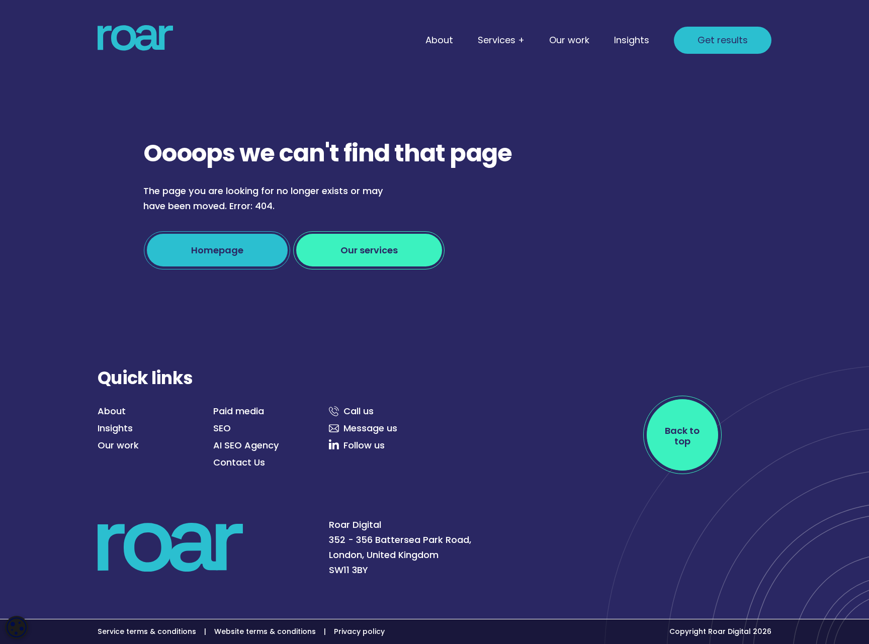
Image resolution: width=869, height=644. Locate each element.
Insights (631, 40)
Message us (370, 428)
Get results (723, 40)
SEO (222, 428)
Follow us (364, 445)
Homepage (217, 250)
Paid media (238, 411)
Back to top (682, 435)
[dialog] (16, 627)
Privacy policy (359, 631)
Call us (358, 411)
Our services (369, 250)
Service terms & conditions (147, 631)
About (439, 40)
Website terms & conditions (265, 631)
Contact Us (239, 462)
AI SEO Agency (246, 445)
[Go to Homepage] (135, 40)
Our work (569, 40)
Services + (501, 40)
